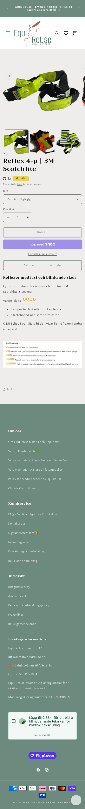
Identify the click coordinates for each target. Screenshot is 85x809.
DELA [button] (10, 389)
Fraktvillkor (15, 614)
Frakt (20, 184)
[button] (8, 33)
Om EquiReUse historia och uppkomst (33, 442)
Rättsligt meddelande (22, 624)
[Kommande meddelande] (79, 8)
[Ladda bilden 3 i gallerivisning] (69, 142)
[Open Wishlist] (66, 33)
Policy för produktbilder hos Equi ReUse (34, 479)
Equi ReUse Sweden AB (36, 802)
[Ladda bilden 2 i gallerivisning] (42, 142)
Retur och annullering (22, 561)
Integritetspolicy (19, 587)
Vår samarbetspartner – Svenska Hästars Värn (39, 460)
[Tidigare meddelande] (7, 8)
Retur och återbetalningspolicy (28, 605)
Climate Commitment (22, 488)
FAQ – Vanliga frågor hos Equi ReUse (32, 514)
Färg (5, 190)
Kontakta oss (16, 523)
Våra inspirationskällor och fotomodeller (35, 469)
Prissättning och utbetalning (27, 551)
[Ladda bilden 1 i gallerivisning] (16, 142)
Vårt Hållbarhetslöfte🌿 (23, 451)
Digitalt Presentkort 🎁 (23, 533)
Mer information (42, 735)
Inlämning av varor (21, 542)
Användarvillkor (19, 596)
